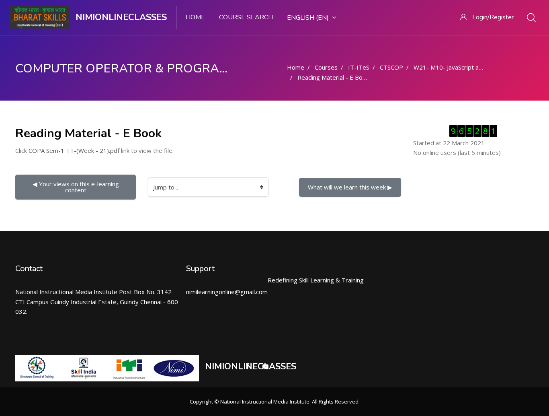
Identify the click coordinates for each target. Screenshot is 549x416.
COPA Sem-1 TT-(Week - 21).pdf (74, 150)
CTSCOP (391, 67)
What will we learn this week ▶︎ (350, 187)
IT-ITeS (358, 67)
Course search (246, 17)
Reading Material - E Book (333, 77)
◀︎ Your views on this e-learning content (77, 187)
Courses (326, 67)
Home (195, 17)
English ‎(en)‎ (308, 17)
